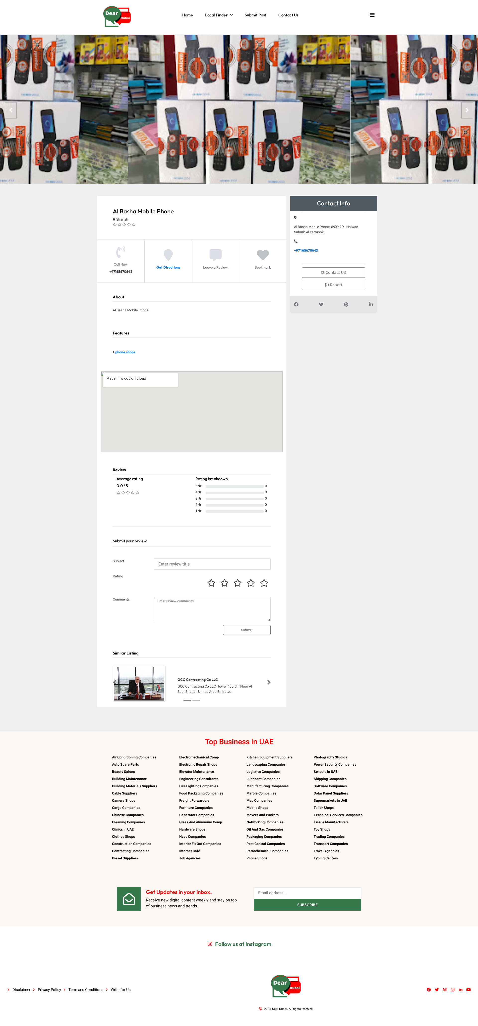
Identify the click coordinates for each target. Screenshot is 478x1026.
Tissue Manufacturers (331, 822)
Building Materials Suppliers (134, 786)
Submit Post (255, 14)
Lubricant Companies (263, 779)
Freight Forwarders (194, 800)
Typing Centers (326, 858)
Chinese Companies (128, 815)
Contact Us (288, 14)
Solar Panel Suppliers (331, 793)
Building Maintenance (129, 779)
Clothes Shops (123, 836)
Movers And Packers (262, 815)
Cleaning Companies (128, 822)
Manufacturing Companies (267, 786)
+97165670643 (306, 250)
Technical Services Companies (338, 815)
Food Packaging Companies (201, 793)
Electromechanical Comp (199, 757)
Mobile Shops (257, 807)
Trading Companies (329, 836)
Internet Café (189, 851)
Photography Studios (330, 757)
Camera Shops (123, 800)
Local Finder (216, 14)
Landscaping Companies (266, 764)
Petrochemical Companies (267, 851)
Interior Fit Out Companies (200, 843)
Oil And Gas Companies (265, 829)
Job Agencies (190, 858)
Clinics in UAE (123, 829)
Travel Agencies (326, 851)
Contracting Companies (130, 851)
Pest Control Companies (265, 843)
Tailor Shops (324, 807)
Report (335, 285)
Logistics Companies (263, 771)
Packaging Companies (264, 836)
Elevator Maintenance (196, 771)
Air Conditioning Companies (134, 757)
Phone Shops (256, 858)
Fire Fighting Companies (198, 786)
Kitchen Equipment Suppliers (269, 757)
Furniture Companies (196, 807)
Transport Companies (331, 843)
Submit (247, 630)
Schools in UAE (325, 771)
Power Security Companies (335, 764)
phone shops (125, 352)
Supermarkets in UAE (330, 800)
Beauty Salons (123, 771)
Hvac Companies (192, 836)
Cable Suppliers (124, 793)
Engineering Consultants (198, 779)
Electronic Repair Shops (198, 764)
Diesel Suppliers (125, 858)
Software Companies (330, 786)
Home (187, 14)
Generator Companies (196, 815)
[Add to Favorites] (263, 259)
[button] (114, 682)
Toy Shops (322, 829)
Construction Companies (131, 843)
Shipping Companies (330, 779)
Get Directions (168, 267)
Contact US (335, 273)
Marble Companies (261, 793)
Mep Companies (259, 800)
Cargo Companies (126, 807)
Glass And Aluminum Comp (200, 822)
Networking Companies (264, 822)
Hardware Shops (192, 829)
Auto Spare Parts (125, 764)
